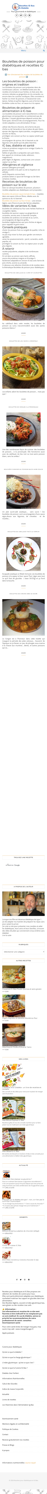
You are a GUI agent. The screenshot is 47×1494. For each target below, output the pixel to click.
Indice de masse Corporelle (13, 1389)
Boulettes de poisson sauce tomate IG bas (18, 194)
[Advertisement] (23, 34)
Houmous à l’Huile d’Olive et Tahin (16, 1047)
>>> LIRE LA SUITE (8, 1188)
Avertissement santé (11, 1323)
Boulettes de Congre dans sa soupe (24, 593)
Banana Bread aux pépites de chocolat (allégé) (20, 1231)
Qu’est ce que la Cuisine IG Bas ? (14, 1368)
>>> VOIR (5, 991)
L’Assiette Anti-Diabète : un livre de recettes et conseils (21, 1088)
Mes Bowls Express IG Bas (13, 1120)
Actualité (5, 1394)
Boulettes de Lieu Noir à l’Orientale (23, 341)
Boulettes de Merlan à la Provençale (23, 407)
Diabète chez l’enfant (10, 1373)
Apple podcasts (8, 1333)
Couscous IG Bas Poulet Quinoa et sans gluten (22, 989)
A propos (5, 1450)
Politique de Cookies (10, 1429)
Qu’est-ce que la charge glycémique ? (16, 1357)
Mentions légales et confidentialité (15, 1424)
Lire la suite (6, 935)
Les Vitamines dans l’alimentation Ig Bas (18, 1405)
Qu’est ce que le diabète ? (12, 1352)
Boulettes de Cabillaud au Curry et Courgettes (23, 273)
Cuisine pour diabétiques (12, 1347)
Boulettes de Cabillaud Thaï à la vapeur (23, 531)
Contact (5, 1434)
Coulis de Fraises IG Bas (11, 1245)
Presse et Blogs (8, 1445)
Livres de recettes (9, 1399)
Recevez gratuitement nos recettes (15, 1440)
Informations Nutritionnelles (13, 1378)
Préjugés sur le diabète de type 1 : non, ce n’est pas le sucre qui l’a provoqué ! (23, 1200)
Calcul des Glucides (9, 1384)
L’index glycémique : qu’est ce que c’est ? (18, 1362)
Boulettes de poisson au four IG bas (16, 201)
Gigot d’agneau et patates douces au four (19, 1018)
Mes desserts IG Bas (10, 1151)
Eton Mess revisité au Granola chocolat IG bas (20, 1260)
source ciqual (30, 1463)
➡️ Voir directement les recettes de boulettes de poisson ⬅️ (23, 75)
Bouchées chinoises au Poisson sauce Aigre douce (23, 469)
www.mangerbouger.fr (25, 1329)
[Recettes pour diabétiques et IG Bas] (23, 10)
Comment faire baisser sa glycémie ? (17, 1179)
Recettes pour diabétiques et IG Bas (16, 1291)
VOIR (23, 333)
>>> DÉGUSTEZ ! (7, 1233)
